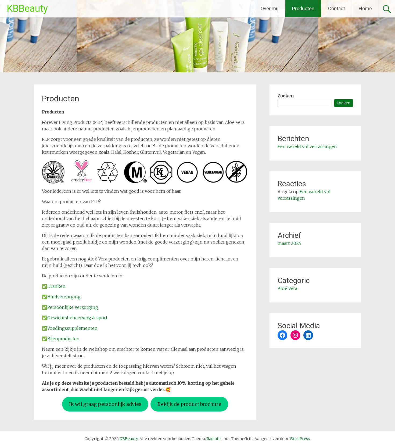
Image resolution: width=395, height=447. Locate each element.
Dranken (56, 286)
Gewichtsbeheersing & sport (77, 317)
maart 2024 (289, 243)
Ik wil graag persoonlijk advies (105, 404)
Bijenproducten (63, 338)
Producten (303, 8)
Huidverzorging (64, 296)
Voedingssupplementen (72, 328)
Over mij (269, 8)
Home (365, 8)
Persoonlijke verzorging (72, 307)
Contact (336, 8)
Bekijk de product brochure (189, 404)
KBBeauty (27, 8)
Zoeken (286, 95)
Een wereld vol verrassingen (307, 146)
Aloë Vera (287, 288)
